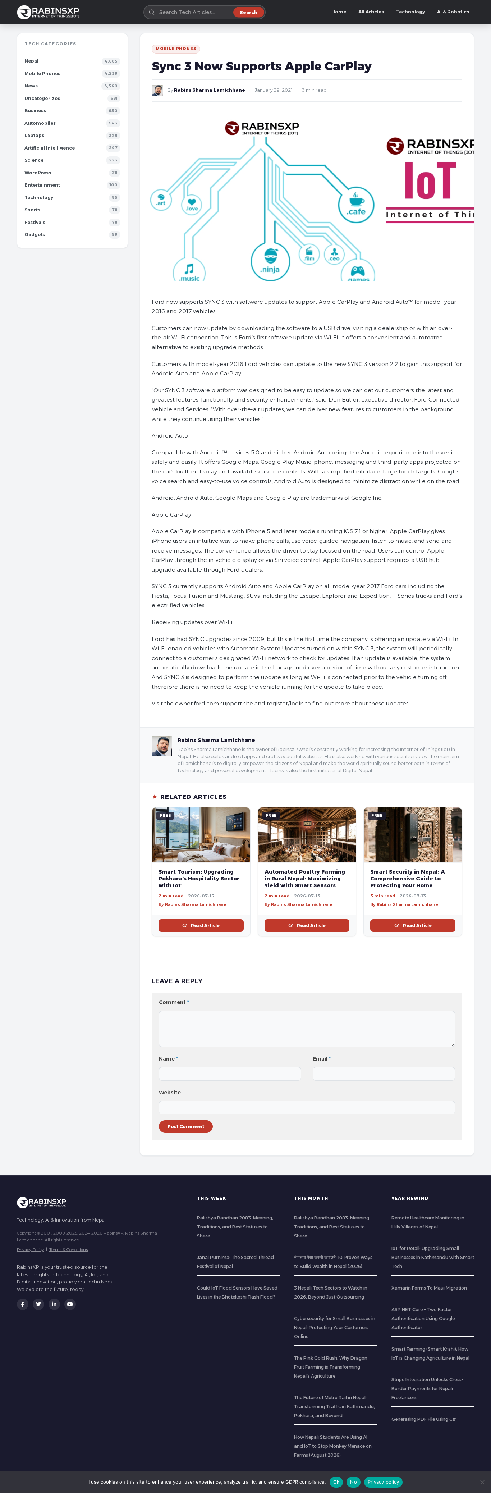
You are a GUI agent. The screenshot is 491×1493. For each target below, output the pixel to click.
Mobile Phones (42, 73)
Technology (410, 11)
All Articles (371, 11)
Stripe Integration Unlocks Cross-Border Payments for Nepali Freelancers (427, 1388)
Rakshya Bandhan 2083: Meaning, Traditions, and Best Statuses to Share (235, 1226)
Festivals (34, 222)
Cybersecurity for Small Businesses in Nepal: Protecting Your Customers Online (334, 1327)
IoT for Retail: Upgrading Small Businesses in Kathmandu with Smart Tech (432, 1257)
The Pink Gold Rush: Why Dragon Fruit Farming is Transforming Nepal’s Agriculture (330, 1367)
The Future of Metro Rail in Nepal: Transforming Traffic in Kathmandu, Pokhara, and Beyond (334, 1406)
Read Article (205, 925)
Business (35, 110)
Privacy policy (383, 1482)
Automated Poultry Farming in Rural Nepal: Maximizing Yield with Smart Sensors (305, 879)
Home (338, 11)
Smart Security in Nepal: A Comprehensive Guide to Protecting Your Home (407, 879)
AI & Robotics (453, 11)
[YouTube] (70, 1304)
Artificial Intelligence (49, 148)
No (353, 1482)
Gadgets (34, 234)
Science (33, 160)
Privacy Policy (30, 1249)
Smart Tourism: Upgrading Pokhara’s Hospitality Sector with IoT (199, 879)
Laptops (34, 135)
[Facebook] (22, 1304)
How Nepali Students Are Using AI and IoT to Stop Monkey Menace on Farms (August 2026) (333, 1446)
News (31, 85)
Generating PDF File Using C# (423, 1419)
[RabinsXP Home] (49, 12)
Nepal (31, 61)
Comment (174, 1002)
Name (168, 1058)
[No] (482, 1482)
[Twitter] (38, 1304)
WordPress (37, 172)
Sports (32, 209)
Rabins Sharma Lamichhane (209, 90)
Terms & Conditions (68, 1249)
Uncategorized (42, 98)
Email (322, 1058)
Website (170, 1092)
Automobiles (40, 123)
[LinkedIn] (54, 1304)
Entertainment (42, 185)
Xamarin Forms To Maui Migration (429, 1288)
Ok (336, 1482)
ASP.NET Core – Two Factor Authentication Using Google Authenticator (423, 1318)
